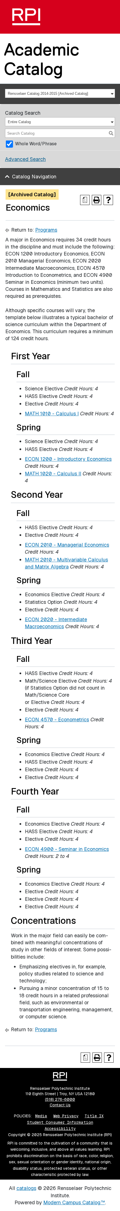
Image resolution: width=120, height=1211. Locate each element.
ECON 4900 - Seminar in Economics (67, 849)
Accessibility (60, 1128)
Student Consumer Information (60, 1122)
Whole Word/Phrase (36, 144)
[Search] (111, 133)
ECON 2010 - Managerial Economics (67, 545)
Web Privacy (65, 1115)
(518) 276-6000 (60, 1099)
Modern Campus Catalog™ (74, 1202)
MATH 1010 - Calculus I (52, 413)
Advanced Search (25, 159)
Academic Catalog (41, 59)
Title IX (94, 1115)
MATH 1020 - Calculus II (53, 473)
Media (41, 1115)
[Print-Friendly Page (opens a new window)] (96, 200)
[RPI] (26, 17)
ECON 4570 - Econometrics (57, 719)
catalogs (26, 1188)
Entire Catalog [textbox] (19, 122)
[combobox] (60, 93)
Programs (46, 230)
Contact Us (60, 1105)
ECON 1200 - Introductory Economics (68, 459)
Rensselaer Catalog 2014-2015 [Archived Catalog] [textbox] (48, 93)
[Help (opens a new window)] (108, 200)
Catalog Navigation (34, 176)
